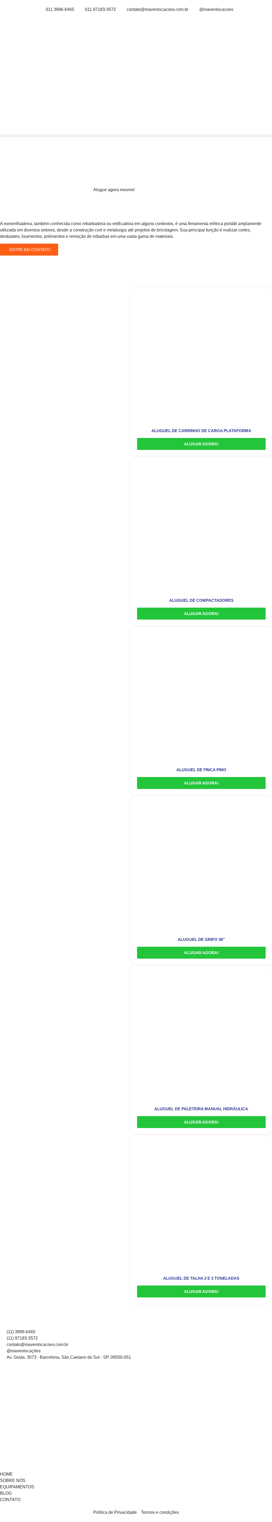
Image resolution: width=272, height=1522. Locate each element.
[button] (136, 135)
